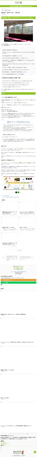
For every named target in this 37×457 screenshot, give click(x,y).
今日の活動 (5, 195)
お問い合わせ (19, 433)
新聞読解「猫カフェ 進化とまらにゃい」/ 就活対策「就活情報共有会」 (9, 212)
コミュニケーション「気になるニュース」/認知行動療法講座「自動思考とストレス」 (9, 243)
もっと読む (19, 250)
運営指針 (27, 433)
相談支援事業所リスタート (5, 443)
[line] (18, 192)
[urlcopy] (21, 192)
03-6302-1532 (18, 268)
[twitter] (16, 192)
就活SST (8, 195)
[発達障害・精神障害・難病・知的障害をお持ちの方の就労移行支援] (18, 3)
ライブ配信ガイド (3, 444)
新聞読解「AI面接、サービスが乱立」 (8, 227)
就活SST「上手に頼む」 (24, 227)
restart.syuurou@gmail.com (20, 271)
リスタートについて (10, 433)
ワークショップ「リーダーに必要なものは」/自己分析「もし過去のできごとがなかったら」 (27, 212)
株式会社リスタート (4, 442)
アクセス (15, 433)
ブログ (3, 195)
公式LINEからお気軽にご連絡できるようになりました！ (11, 6)
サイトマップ (23, 433)
